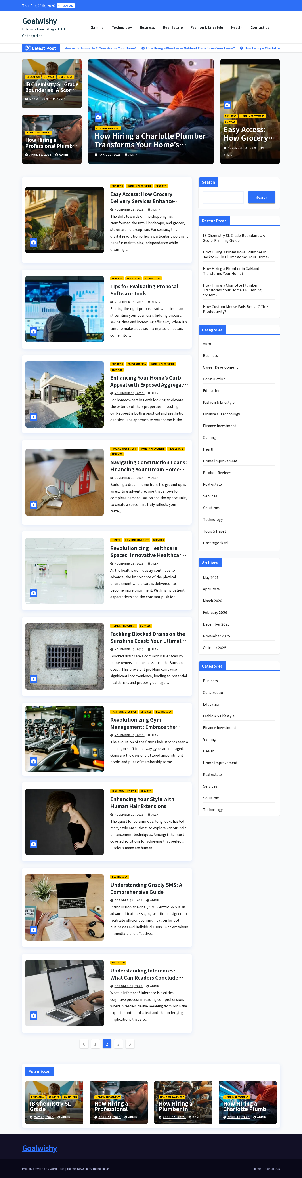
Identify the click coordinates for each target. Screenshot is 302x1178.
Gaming (97, 27)
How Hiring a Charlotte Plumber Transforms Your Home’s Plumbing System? (232, 289)
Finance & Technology (221, 413)
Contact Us (260, 27)
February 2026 (215, 612)
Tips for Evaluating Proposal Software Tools (144, 290)
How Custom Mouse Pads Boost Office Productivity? (148, 140)
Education (33, 76)
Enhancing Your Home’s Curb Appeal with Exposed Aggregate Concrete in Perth (148, 384)
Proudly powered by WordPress (43, 1169)
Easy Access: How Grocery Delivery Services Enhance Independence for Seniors (142, 200)
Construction (136, 364)
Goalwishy (39, 20)
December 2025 (216, 624)
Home (257, 1169)
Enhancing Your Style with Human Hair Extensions (142, 802)
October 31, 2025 (129, 900)
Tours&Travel (214, 531)
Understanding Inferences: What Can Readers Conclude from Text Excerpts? (144, 977)
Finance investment (124, 448)
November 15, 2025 (243, 148)
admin (61, 99)
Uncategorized (215, 542)
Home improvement (39, 132)
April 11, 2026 (40, 154)
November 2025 (216, 635)
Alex (155, 393)
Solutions (66, 76)
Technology (122, 27)
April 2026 (211, 588)
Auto (207, 343)
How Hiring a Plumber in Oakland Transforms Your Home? (231, 271)
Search (208, 182)
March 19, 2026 (111, 154)
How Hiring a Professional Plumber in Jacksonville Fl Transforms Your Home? (236, 254)
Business (147, 27)
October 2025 (214, 647)
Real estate (173, 27)
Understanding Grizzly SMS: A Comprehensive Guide (146, 888)
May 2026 (211, 577)
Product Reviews (217, 472)
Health (237, 27)
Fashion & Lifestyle (207, 27)
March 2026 (212, 600)
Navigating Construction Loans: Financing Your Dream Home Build (148, 469)
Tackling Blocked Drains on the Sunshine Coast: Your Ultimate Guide (147, 640)
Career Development (220, 367)
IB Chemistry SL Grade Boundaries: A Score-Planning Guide (51, 89)
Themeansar (101, 1169)
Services (49, 76)
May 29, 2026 (39, 99)
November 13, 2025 (130, 393)
